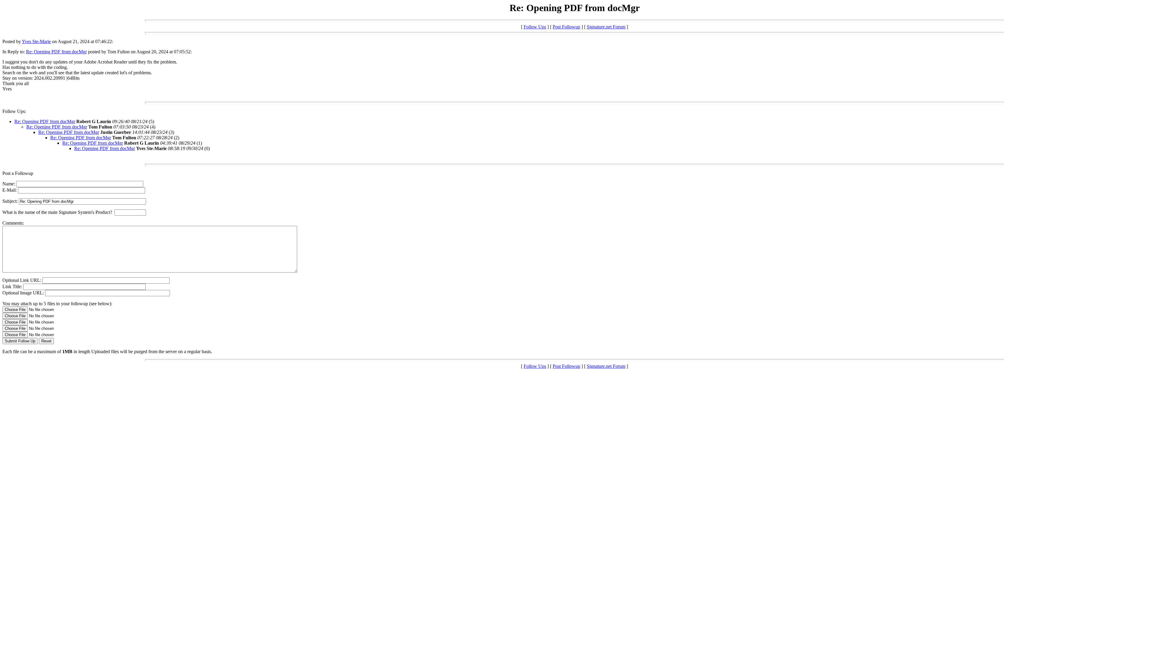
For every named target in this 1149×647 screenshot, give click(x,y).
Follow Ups (535, 26)
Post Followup (566, 26)
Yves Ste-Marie (36, 41)
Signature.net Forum (606, 26)
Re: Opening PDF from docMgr (56, 51)
